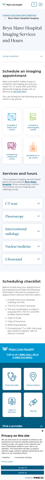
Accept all (22, 468)
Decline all (22, 473)
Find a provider (12, 426)
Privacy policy (7, 462)
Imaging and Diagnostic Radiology (19, 15)
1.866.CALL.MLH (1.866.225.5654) (26, 356)
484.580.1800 (19, 91)
